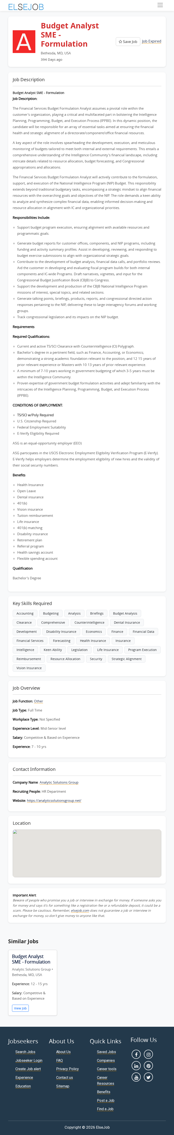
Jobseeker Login (28, 1060)
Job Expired (151, 41)
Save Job (129, 41)
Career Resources (105, 1080)
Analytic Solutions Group (59, 782)
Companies (106, 1060)
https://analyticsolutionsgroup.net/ (54, 800)
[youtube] (136, 1077)
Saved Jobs (106, 1052)
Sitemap (62, 1086)
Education (23, 1086)
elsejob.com (80, 910)
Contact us (64, 1077)
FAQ (59, 1060)
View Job (20, 1008)
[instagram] (148, 1054)
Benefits (103, 1092)
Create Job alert (28, 1069)
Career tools (106, 1069)
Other (38, 701)
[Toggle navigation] (160, 5)
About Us (63, 1052)
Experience (24, 1077)
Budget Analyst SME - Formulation (31, 959)
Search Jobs (25, 1052)
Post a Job (105, 1100)
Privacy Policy (67, 1069)
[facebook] (136, 1054)
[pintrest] (148, 1065)
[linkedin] (136, 1065)
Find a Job (105, 1109)
